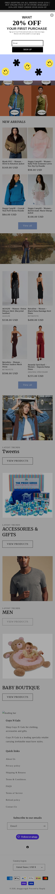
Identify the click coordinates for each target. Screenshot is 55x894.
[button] (52, 15)
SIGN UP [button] (27, 49)
